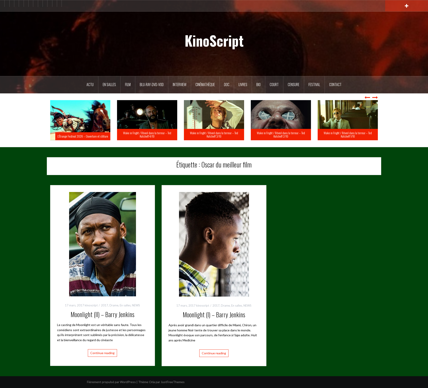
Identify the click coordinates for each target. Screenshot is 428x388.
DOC (226, 84)
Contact (335, 84)
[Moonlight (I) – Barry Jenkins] (214, 244)
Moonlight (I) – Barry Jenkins (214, 314)
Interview (179, 84)
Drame (113, 305)
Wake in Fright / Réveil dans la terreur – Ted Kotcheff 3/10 (281, 134)
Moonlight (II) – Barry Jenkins (102, 314)
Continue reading (102, 353)
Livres (243, 84)
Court (274, 84)
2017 (104, 305)
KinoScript (214, 40)
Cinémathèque (205, 84)
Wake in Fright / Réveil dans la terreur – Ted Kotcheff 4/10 (214, 134)
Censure (293, 84)
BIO (258, 84)
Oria (152, 382)
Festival (314, 84)
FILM (128, 84)
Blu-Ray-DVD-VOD (152, 84)
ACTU (90, 84)
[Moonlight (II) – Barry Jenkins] (102, 244)
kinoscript (91, 305)
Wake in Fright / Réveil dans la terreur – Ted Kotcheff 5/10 (80, 134)
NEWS (136, 305)
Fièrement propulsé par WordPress (111, 382)
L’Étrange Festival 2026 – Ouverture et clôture (149, 136)
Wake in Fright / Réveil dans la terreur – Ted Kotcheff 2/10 (348, 134)
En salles (109, 84)
